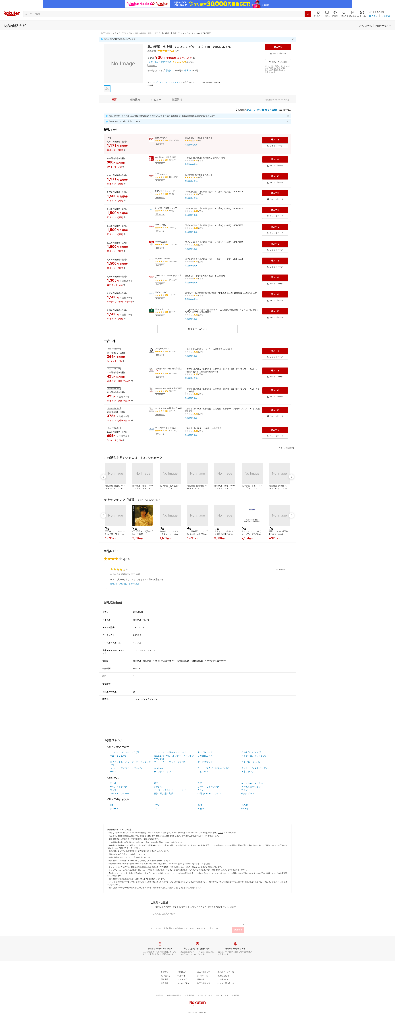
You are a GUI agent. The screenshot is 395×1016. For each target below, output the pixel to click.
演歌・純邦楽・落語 (143, 33)
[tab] (114, 99)
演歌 (156, 33)
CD (130, 33)
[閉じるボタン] (293, 39)
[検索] (308, 14)
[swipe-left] (103, 476)
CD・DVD (121, 33)
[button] (327, 14)
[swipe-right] (291, 476)
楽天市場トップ (107, 33)
